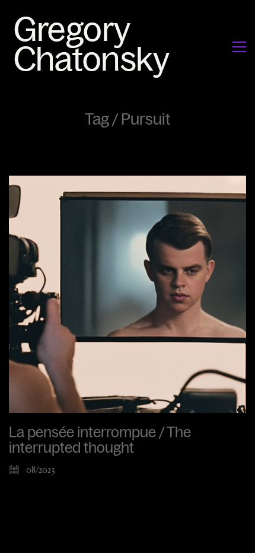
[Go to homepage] (95, 46)
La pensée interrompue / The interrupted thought (100, 440)
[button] (239, 47)
